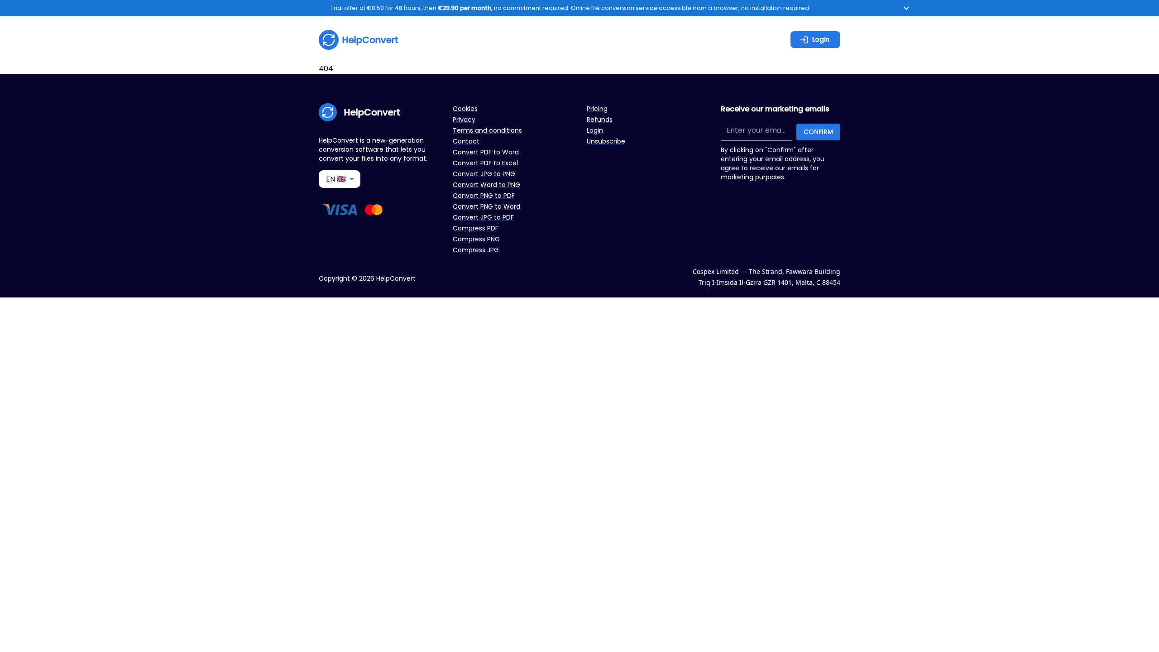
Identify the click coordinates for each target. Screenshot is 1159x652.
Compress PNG (476, 239)
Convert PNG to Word (486, 206)
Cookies (465, 108)
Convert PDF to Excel (485, 163)
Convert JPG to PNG (484, 173)
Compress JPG (476, 249)
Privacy (464, 119)
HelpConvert (370, 40)
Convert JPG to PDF (483, 217)
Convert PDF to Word (486, 152)
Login (820, 39)
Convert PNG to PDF (484, 195)
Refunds (600, 119)
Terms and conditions (487, 130)
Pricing (597, 108)
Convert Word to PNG (486, 184)
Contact (466, 141)
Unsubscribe (606, 141)
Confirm (818, 131)
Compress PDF (475, 228)
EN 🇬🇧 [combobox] (336, 179)
